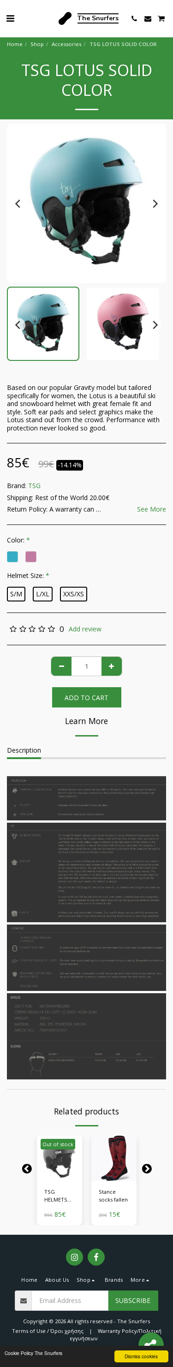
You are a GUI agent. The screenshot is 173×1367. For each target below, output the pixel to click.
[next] (154, 204)
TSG (34, 485)
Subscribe (132, 1300)
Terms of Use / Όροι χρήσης (48, 1330)
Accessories (66, 44)
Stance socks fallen (113, 1195)
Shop (37, 44)
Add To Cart (114, 1174)
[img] (59, 1158)
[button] (10, 18)
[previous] (18, 204)
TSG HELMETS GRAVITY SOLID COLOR (55, 1196)
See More (151, 509)
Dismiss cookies (141, 1356)
